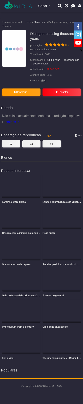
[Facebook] (78, 26)
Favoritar (63, 92)
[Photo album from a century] (21, 311)
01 (11, 143)
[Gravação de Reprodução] (66, 5)
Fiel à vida (7, 358)
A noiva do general (53, 295)
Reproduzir (22, 92)
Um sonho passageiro (55, 326)
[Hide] (81, 50)
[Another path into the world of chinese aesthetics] (62, 248)
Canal (43, 6)
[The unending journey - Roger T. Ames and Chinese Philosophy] (62, 342)
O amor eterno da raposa (16, 264)
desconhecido (71, 60)
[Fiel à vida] (21, 342)
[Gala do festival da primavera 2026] (21, 280)
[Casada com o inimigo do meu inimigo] (21, 217)
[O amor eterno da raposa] (21, 248)
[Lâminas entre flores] (21, 186)
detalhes (10, 122)
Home (28, 22)
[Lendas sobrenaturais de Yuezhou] (62, 186)
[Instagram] (78, 35)
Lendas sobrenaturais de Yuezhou (62, 202)
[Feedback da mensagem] (73, 5)
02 (31, 143)
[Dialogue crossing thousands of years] (14, 48)
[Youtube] (78, 43)
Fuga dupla (49, 233)
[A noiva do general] (62, 280)
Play (48, 135)
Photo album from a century (18, 326)
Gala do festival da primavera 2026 (22, 295)
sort (79, 135)
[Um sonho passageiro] (62, 311)
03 (51, 143)
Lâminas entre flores (14, 202)
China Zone (39, 22)
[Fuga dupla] (62, 217)
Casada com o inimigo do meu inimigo (23, 233)
